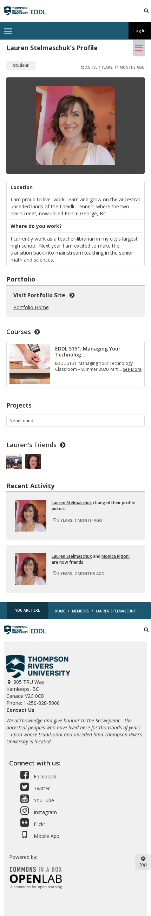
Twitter (41, 788)
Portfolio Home (31, 307)
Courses (18, 331)
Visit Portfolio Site (40, 295)
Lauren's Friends (31, 444)
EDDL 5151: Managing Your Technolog (87, 351)
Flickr (38, 824)
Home (60, 611)
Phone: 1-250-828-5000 (33, 703)
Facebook (44, 776)
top (143, 864)
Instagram (44, 812)
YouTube (43, 800)
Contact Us (20, 710)
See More (132, 369)
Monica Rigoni (115, 556)
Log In (139, 30)
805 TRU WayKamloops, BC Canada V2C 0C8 (25, 689)
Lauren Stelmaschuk (72, 503)
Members (80, 611)
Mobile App (45, 836)
